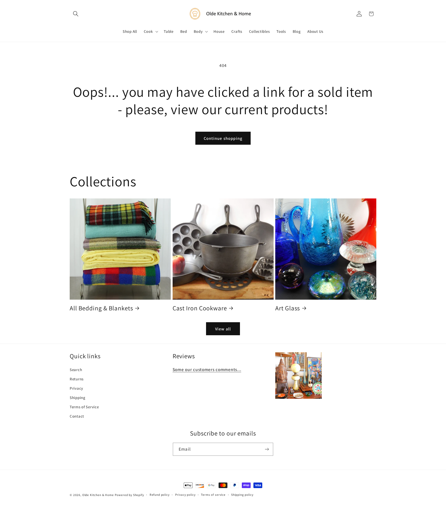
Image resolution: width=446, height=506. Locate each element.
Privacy (76, 388)
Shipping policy (242, 495)
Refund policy (160, 495)
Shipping (77, 397)
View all (223, 329)
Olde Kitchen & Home (98, 495)
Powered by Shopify (129, 495)
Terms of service (213, 495)
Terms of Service (84, 406)
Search (76, 369)
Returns (77, 379)
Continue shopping (223, 138)
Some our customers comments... (207, 369)
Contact (77, 416)
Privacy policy (185, 495)
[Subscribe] (267, 449)
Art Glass (287, 308)
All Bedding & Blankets (101, 308)
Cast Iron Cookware (200, 308)
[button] (76, 14)
